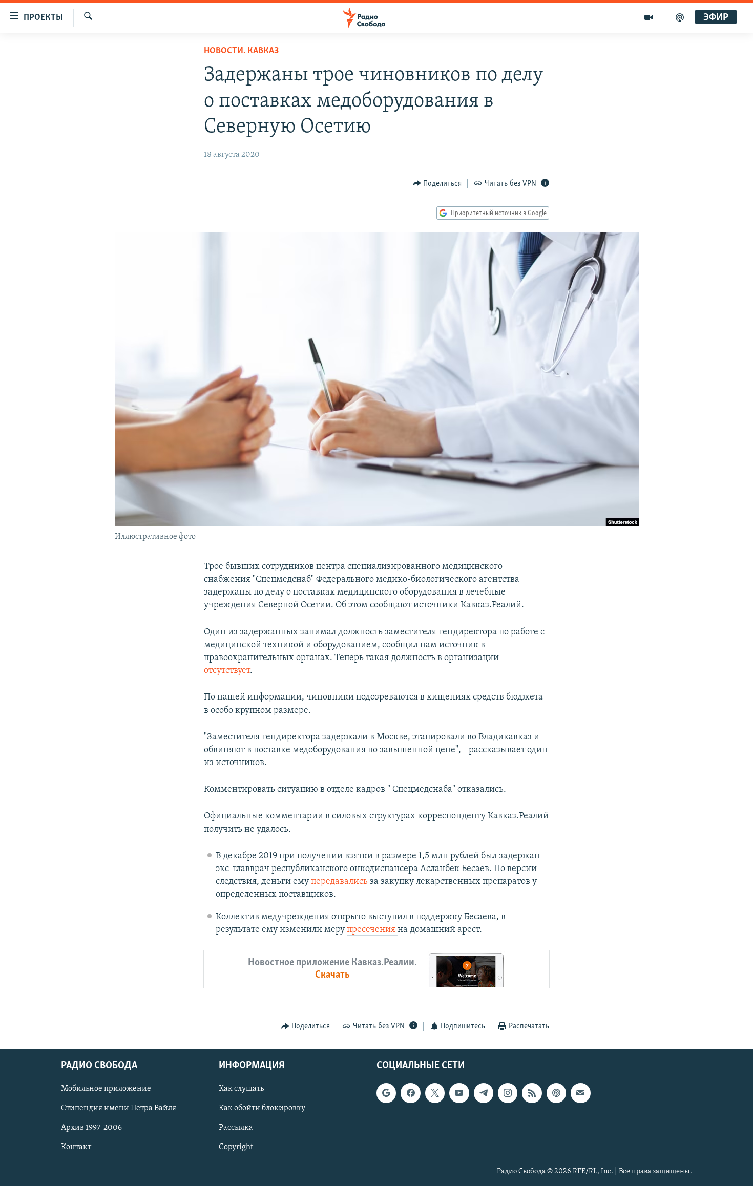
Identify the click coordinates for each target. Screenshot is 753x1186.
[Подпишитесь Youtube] (459, 1093)
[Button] (437, 183)
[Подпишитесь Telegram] (483, 1093)
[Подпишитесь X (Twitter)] (435, 1093)
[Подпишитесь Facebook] (410, 1093)
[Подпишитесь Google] (386, 1093)
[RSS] (531, 1093)
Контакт (76, 1147)
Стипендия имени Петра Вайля (118, 1109)
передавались (340, 881)
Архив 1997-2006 (91, 1128)
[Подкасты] (556, 1093)
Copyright (236, 1147)
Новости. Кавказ (241, 51)
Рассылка (236, 1128)
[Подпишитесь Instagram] (507, 1093)
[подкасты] (679, 17)
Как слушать (241, 1089)
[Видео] (648, 17)
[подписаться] (580, 1093)
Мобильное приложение (106, 1089)
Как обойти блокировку (262, 1109)
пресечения (372, 930)
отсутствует (227, 670)
